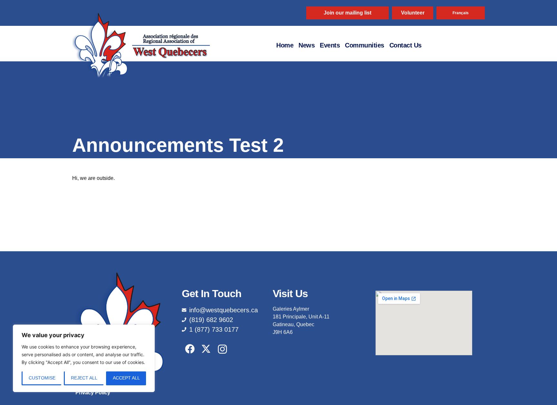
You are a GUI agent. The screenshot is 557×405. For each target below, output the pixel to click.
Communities (364, 45)
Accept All (126, 377)
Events (330, 45)
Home (284, 45)
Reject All (84, 377)
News (306, 45)
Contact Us (405, 45)
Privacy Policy (92, 392)
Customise (42, 377)
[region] (84, 358)
